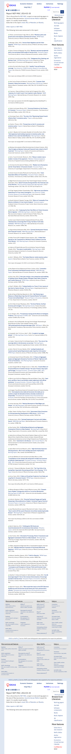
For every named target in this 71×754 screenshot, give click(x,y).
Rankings (60, 4)
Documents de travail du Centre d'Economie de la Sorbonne (30, 590)
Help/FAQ (27, 7)
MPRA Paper (40, 36)
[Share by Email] (17, 10)
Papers (30, 118)
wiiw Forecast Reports (38, 441)
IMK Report (39, 325)
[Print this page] (19, 10)
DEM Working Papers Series (25, 60)
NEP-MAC (23, 16)
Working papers (59, 23)
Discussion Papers (43, 52)
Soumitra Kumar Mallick (32, 18)
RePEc (16, 638)
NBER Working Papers (21, 223)
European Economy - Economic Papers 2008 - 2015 (30, 370)
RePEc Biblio (58, 53)
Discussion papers (39, 202)
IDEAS (10, 638)
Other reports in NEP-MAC (14, 26)
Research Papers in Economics (33, 298)
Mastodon (33, 22)
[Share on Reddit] (14, 10)
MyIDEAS (51, 7)
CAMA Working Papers (24, 212)
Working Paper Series (29, 306)
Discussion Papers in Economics (17, 503)
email (23, 22)
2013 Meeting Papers (23, 241)
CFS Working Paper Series (20, 335)
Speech (20, 126)
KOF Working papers (19, 405)
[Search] (62, 11)
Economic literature (26, 4)
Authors (39, 4)
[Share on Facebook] (12, 10)
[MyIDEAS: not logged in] (48, 10)
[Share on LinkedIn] (15, 10)
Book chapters (58, 36)
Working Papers (35, 136)
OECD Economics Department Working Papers (30, 184)
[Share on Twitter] (10, 10)
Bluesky (41, 22)
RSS (27, 22)
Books (56, 33)
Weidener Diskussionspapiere (36, 159)
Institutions (49, 4)
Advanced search (59, 15)
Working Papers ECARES (21, 315)
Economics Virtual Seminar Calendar (59, 62)
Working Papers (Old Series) (35, 83)
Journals (56, 25)
